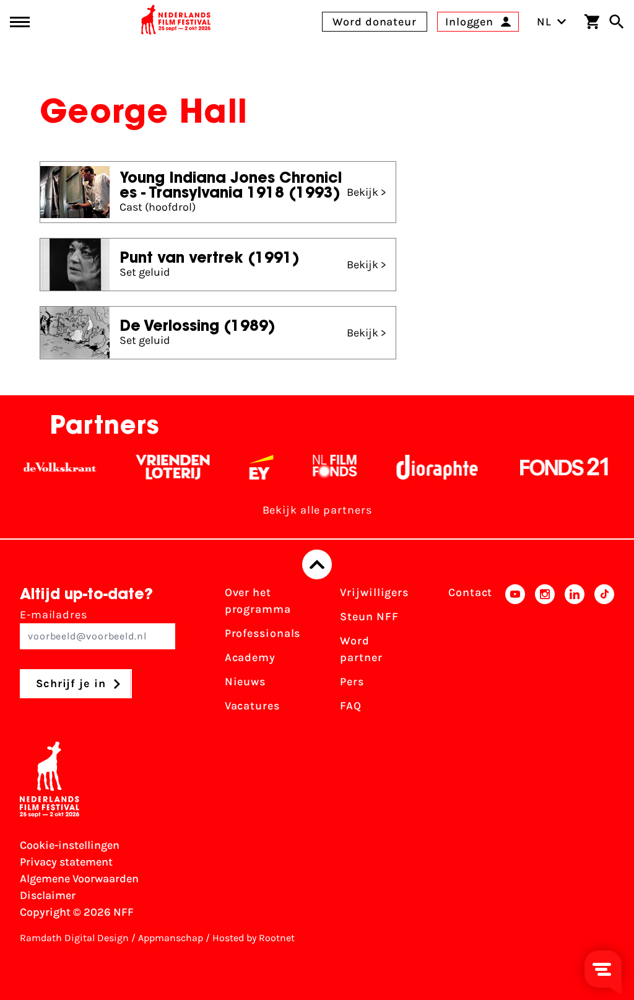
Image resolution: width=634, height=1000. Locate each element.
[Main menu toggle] (20, 22)
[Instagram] (545, 653)
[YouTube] (515, 653)
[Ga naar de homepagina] (176, 21)
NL (544, 22)
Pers (352, 681)
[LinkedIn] (574, 653)
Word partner (361, 649)
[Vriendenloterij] (164, 467)
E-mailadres (53, 614)
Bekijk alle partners (317, 510)
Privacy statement (66, 862)
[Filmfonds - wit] (327, 467)
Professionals (263, 633)
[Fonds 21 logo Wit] (556, 467)
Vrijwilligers (374, 592)
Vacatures (252, 706)
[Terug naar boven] (317, 564)
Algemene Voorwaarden (79, 878)
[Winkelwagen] (591, 21)
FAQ (351, 706)
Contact (470, 592)
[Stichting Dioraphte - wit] (428, 467)
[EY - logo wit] (253, 467)
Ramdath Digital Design (74, 938)
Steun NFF (369, 616)
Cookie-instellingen (69, 845)
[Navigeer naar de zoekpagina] (616, 21)
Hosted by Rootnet (253, 938)
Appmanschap (170, 938)
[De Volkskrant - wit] (51, 467)
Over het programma (258, 601)
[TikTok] (604, 653)
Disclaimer (48, 895)
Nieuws (245, 681)
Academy (250, 657)
